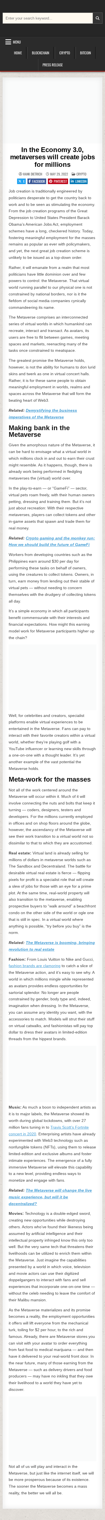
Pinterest (60, 181)
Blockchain (40, 53)
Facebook (38, 181)
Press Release (53, 65)
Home (18, 53)
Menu (17, 42)
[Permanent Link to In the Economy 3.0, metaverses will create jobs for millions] (52, 110)
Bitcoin (85, 53)
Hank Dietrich (32, 174)
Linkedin (81, 181)
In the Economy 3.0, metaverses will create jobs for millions (52, 157)
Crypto (64, 53)
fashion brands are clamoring (34, 965)
